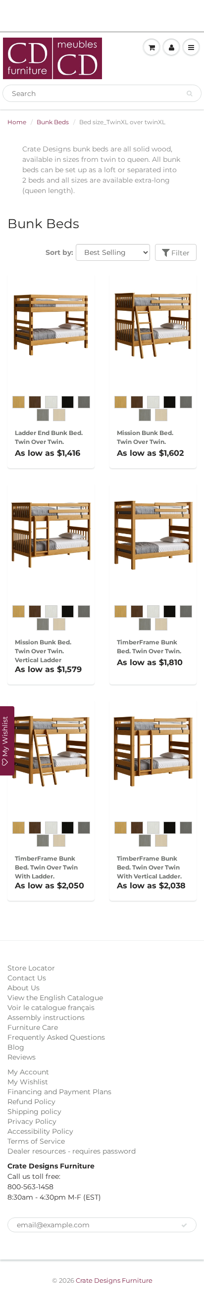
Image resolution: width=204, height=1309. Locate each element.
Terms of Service (36, 1141)
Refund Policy (31, 1101)
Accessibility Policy (40, 1131)
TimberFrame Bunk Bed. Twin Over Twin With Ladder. (46, 867)
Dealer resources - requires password (71, 1151)
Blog (15, 1047)
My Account (28, 1071)
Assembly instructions (46, 1017)
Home (16, 122)
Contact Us (26, 977)
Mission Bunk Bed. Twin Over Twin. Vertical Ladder (43, 651)
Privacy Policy (31, 1121)
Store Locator (31, 968)
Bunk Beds (53, 122)
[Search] (189, 93)
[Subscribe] (184, 1225)
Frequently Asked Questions (56, 1037)
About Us (23, 987)
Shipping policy (34, 1111)
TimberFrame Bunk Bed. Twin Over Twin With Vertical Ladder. (149, 867)
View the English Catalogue (55, 997)
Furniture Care (32, 1027)
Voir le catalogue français (51, 1007)
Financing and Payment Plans (59, 1091)
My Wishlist (27, 1081)
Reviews (21, 1057)
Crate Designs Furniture (114, 1280)
